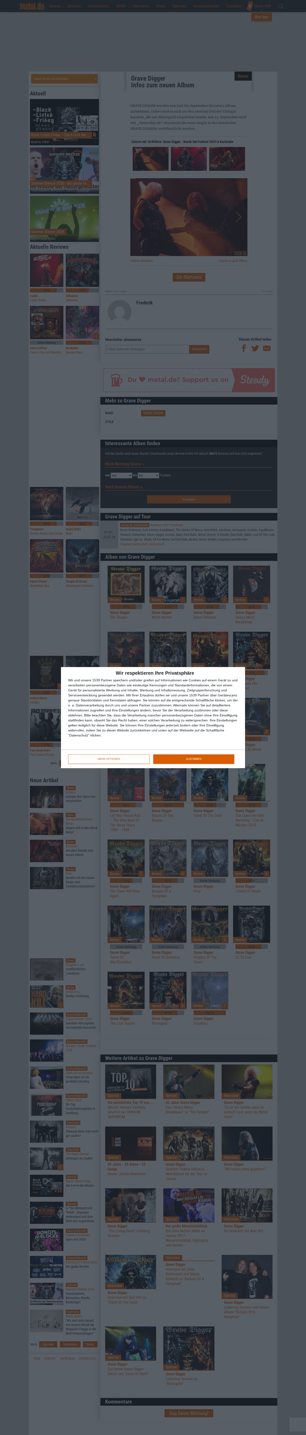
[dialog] (153, 717)
